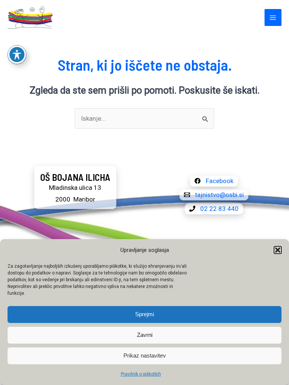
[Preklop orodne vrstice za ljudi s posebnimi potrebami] (17, 54)
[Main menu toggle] (273, 17)
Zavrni (144, 335)
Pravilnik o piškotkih (141, 374)
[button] (277, 250)
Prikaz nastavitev (144, 355)
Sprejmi (144, 314)
